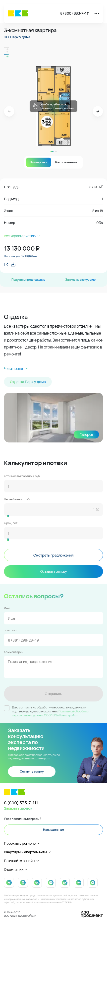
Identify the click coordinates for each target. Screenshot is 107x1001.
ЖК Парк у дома (17, 37)
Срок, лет (10, 523)
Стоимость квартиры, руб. (22, 476)
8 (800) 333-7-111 (75, 13)
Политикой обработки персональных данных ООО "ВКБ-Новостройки (51, 713)
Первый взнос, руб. (17, 499)
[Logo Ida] (92, 914)
